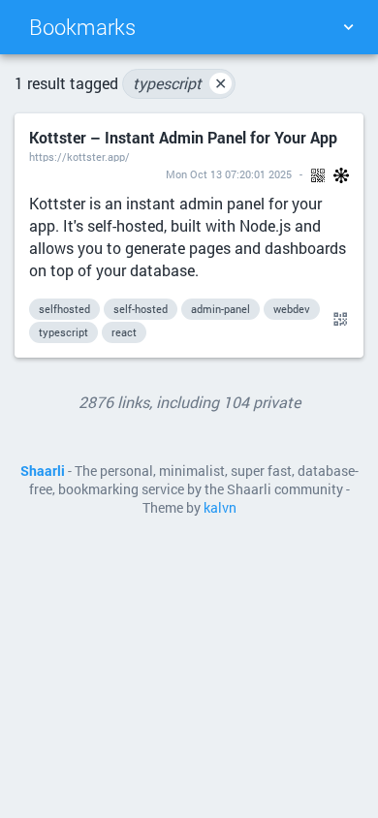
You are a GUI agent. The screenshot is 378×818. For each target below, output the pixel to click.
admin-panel (220, 308)
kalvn (220, 508)
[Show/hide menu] (347, 27)
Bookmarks (82, 27)
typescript (180, 83)
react (124, 332)
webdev (291, 308)
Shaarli (42, 471)
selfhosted (64, 308)
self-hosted (140, 308)
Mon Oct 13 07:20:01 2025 (229, 174)
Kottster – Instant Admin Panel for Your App (183, 137)
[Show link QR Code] (337, 319)
